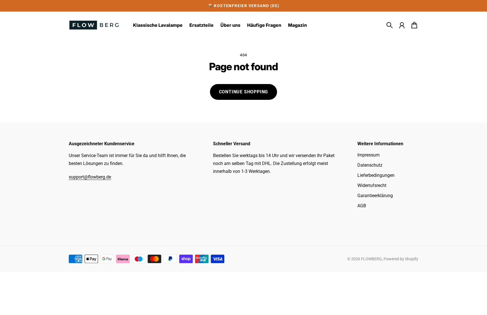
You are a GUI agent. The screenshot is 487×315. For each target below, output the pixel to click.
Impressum (368, 155)
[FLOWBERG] (94, 25)
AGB (361, 205)
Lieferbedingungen (376, 175)
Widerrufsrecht (371, 185)
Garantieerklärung (375, 195)
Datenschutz (369, 165)
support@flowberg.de (90, 177)
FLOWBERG (371, 259)
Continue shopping (243, 91)
